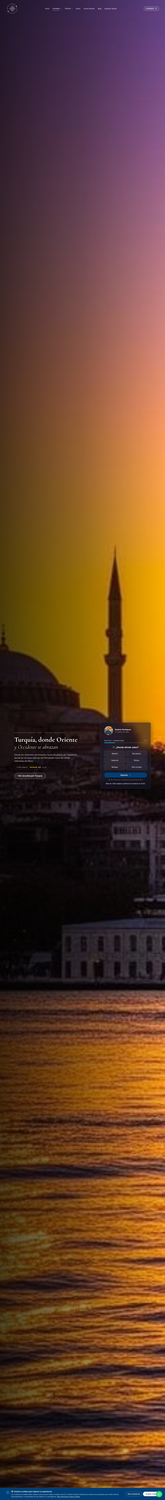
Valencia (114, 760)
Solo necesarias (134, 1494)
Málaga (114, 767)
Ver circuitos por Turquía (30, 776)
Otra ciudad (136, 767)
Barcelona (136, 753)
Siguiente (124, 775)
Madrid (115, 753)
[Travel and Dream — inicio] (12, 8)
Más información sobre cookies (68, 1497)
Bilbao (136, 760)
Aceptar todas (151, 1494)
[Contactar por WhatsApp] (159, 1494)
